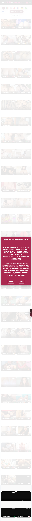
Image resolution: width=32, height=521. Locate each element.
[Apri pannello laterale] (31, 313)
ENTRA (11, 281)
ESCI (21, 281)
